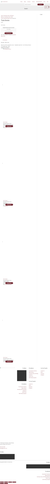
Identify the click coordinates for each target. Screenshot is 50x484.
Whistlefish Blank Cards (8, 18)
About (25, 1)
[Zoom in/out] (2, 482)
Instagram (30, 388)
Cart (47, 1)
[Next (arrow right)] (6, 483)
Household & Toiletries (22, 386)
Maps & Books (24, 388)
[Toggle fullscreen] (6, 482)
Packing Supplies (39, 1)
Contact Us (42, 370)
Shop (44, 1)
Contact (33, 1)
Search (40, 4)
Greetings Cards (7, 16)
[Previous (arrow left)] (2, 483)
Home (21, 1)
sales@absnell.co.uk (3, 448)
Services (28, 1)
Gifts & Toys (24, 392)
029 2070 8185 (2, 446)
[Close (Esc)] (14, 482)
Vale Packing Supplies (22, 393)
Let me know (8, 33)
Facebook (30, 386)
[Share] (10, 482)
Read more (9, 126)
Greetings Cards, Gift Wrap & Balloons (43, 476)
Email (30, 385)
